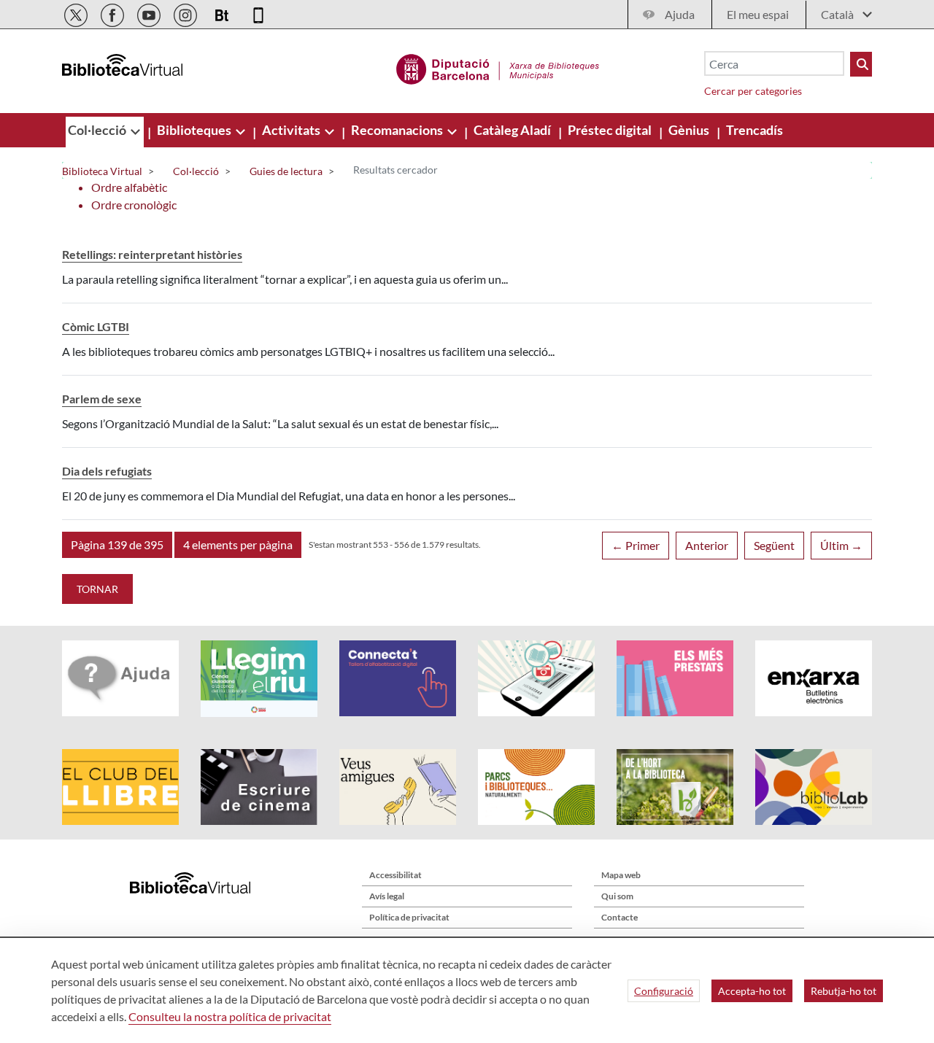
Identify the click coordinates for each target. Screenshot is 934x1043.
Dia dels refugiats (107, 471)
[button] (117, 545)
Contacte (619, 917)
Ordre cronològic (134, 205)
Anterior (706, 545)
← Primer (635, 545)
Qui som (617, 896)
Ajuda (680, 14)
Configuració (663, 991)
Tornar (97, 589)
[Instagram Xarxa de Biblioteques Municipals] (186, 12)
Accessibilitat (395, 874)
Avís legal (386, 896)
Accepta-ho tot (752, 991)
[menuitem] (98, 130)
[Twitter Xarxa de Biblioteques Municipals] (77, 12)
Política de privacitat (409, 917)
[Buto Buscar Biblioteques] (861, 64)
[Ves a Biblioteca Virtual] (498, 67)
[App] (258, 12)
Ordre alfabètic (129, 187)
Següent (774, 545)
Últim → (841, 545)
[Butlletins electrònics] (223, 12)
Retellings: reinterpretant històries (152, 254)
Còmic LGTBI (95, 326)
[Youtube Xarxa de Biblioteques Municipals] (150, 12)
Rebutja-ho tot (843, 991)
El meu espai (758, 14)
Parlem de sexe (102, 399)
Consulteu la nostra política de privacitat (229, 1016)
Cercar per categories (753, 91)
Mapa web (621, 874)
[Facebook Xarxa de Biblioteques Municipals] (113, 12)
